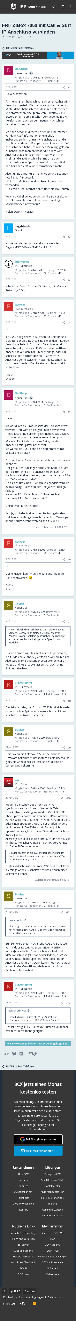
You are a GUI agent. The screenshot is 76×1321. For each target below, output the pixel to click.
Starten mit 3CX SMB (53, 1233)
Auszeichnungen (23, 1191)
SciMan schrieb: (17, 1010)
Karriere (23, 1180)
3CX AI (23, 1268)
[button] (6, 7)
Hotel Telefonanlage (52, 1197)
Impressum (10, 1303)
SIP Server (23, 1244)
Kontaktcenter (52, 1186)
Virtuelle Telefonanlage (23, 1233)
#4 (69, 322)
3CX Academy (52, 1244)
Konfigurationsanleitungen (52, 1256)
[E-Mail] (28, 1053)
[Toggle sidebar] (70, 7)
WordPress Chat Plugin (23, 1262)
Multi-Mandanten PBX (52, 1191)
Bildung (52, 1203)
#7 (69, 621)
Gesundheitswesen (52, 1209)
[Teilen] (63, 87)
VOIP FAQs (52, 1250)
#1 (69, 87)
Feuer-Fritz (26, 286)
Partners (23, 1186)
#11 (68, 912)
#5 (69, 412)
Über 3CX (23, 1174)
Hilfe (22, 1303)
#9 (69, 747)
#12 (68, 1002)
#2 (69, 237)
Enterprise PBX (52, 1174)
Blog (52, 1239)
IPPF (16, 1291)
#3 (69, 279)
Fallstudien (23, 1197)
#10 (68, 798)
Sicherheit (52, 1268)
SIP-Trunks (23, 1274)
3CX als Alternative (52, 1262)
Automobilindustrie (52, 1215)
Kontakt (23, 1209)
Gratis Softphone (23, 1250)
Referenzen (52, 1274)
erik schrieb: (15, 920)
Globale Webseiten (23, 1203)
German (30, 1291)
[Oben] (29, 1303)
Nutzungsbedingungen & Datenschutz (39, 1297)
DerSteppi (10, 36)
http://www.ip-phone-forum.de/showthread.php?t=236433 (36, 519)
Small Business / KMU (52, 1180)
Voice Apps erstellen (23, 1239)
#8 (69, 701)
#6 (69, 559)
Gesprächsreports (23, 1256)
